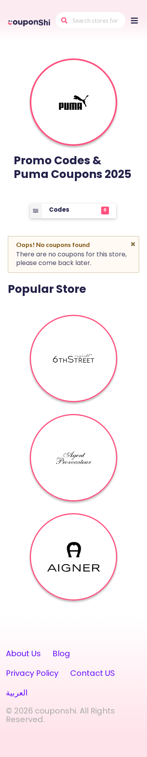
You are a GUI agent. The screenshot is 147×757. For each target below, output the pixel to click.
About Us (23, 653)
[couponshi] (29, 22)
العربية (17, 692)
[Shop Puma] (73, 102)
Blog (61, 653)
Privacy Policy (32, 673)
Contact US (92, 673)
